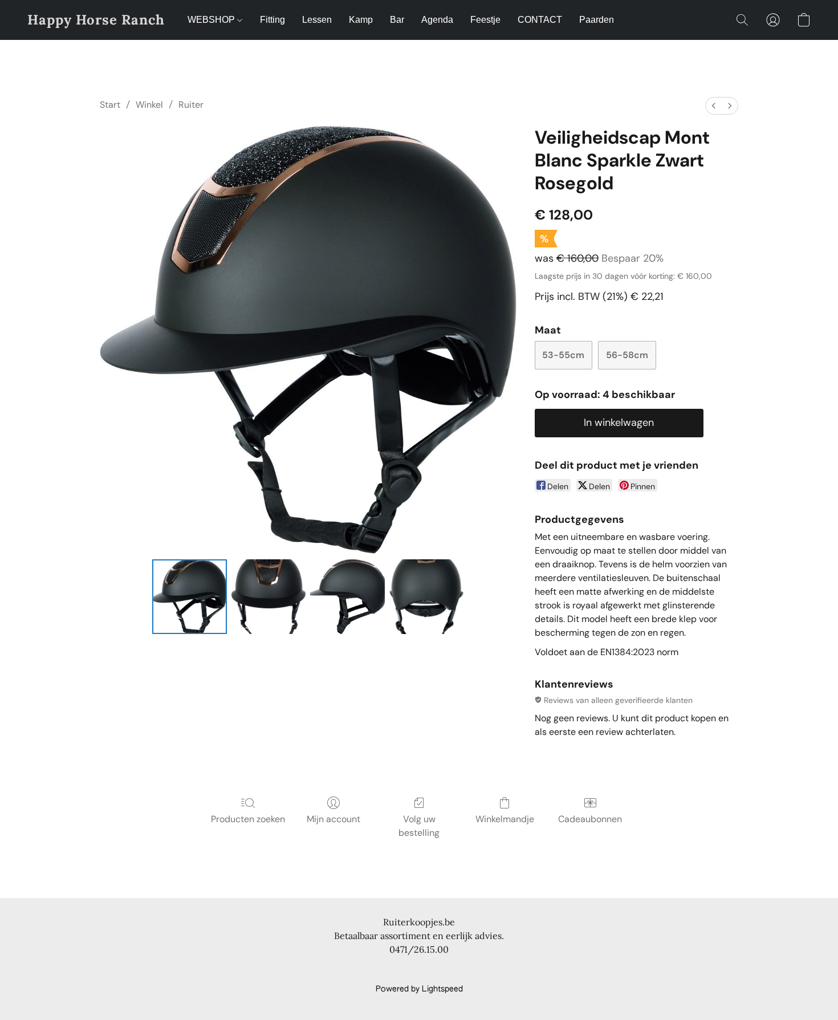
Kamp (361, 20)
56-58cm (627, 355)
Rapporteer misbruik (419, 970)
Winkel (149, 105)
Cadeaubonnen (590, 819)
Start (110, 105)
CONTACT (540, 20)
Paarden (596, 20)
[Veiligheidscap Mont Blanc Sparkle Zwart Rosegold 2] (347, 596)
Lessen (317, 20)
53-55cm (563, 355)
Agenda (437, 20)
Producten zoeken (248, 819)
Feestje (485, 20)
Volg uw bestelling (419, 826)
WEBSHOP (212, 20)
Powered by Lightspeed (419, 989)
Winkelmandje (504, 819)
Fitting (272, 20)
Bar (397, 20)
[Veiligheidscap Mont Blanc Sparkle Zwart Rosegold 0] (189, 596)
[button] (96, 20)
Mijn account (333, 819)
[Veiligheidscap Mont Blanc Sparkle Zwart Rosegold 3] (426, 596)
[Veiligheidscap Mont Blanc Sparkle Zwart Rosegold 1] (268, 596)
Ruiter (191, 105)
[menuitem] (714, 105)
